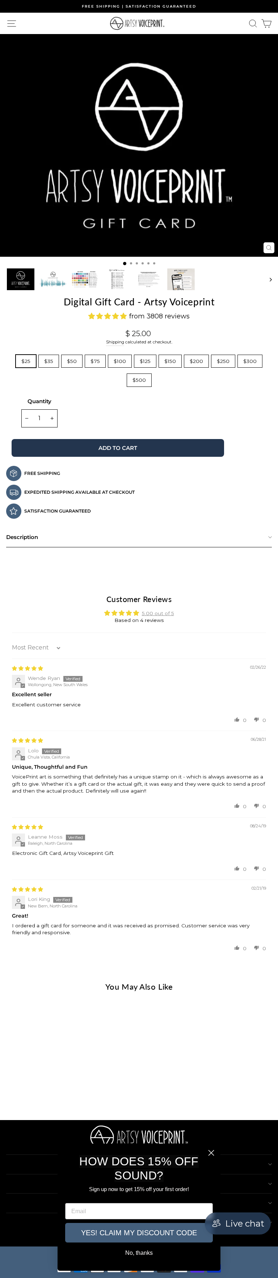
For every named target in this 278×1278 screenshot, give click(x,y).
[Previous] (6, 145)
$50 (72, 361)
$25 (25, 361)
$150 (170, 361)
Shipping (115, 341)
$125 (145, 361)
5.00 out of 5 (158, 613)
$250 (223, 361)
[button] (237, 719)
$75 (95, 361)
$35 (48, 361)
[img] (27, 668)
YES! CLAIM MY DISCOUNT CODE (139, 1233)
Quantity (39, 401)
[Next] (272, 145)
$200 (196, 361)
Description (22, 537)
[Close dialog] (211, 1153)
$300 (250, 361)
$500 (139, 380)
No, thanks (139, 1253)
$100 (120, 361)
